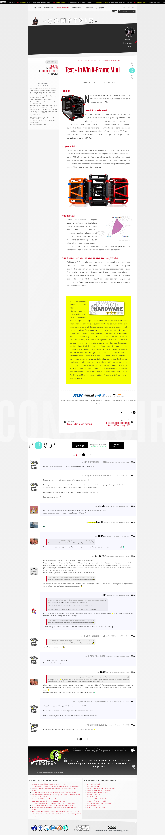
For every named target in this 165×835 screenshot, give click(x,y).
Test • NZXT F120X (92, 797)
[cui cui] (47, 828)
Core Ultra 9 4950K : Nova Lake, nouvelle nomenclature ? (49, 799)
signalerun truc (116, 445)
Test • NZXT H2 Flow (93, 786)
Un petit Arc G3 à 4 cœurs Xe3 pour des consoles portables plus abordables (55, 786)
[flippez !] (53, 828)
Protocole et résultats (50, 70)
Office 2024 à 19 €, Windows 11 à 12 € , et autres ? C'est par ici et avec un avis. (55, 812)
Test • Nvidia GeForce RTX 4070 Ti (40, 124)
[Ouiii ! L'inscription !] (129, 32)
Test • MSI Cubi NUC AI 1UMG (95, 795)
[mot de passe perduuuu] (129, 47)
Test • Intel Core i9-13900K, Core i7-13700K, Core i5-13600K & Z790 (42, 118)
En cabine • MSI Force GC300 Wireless (99, 790)
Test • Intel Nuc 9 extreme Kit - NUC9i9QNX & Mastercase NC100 (43, 121)
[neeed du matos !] (65, 828)
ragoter (80, 445)
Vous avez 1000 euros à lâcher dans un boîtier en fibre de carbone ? (43, 102)
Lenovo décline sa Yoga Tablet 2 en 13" (81, 424)
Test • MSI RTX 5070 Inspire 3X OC (97, 807)
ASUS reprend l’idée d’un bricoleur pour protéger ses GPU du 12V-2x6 (53, 805)
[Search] (120, 11)
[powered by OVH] (34, 828)
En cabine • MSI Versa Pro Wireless (97, 799)
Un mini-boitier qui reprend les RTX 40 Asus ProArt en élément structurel (42, 93)
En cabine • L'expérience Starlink (96, 801)
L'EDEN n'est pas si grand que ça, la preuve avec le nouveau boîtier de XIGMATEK (43, 112)
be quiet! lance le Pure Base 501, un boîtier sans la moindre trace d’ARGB (43, 96)
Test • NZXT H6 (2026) (93, 784)
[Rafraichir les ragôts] (76, 455)
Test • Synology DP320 (93, 805)
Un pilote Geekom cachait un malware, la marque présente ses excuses (53, 803)
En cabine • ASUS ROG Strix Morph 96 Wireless (101, 788)
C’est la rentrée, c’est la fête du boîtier (41, 100)
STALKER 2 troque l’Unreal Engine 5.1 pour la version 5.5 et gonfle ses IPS (54, 792)
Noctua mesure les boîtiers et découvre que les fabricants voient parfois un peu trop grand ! (43, 106)
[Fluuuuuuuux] (59, 828)
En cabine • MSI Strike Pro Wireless (97, 792)
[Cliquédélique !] (73, 108)
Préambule (54, 65)
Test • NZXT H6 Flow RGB (37, 115)
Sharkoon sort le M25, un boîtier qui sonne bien (43, 109)
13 (132, 70)
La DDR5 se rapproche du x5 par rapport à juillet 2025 (48, 801)
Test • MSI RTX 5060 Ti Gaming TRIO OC (99, 803)
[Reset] (133, 11)
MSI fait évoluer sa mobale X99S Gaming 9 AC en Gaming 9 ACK (118, 424)
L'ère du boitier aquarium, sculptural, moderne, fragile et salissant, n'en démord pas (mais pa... (43, 89)
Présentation (53, 68)
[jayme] (40, 828)
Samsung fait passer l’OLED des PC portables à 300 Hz (48, 784)
